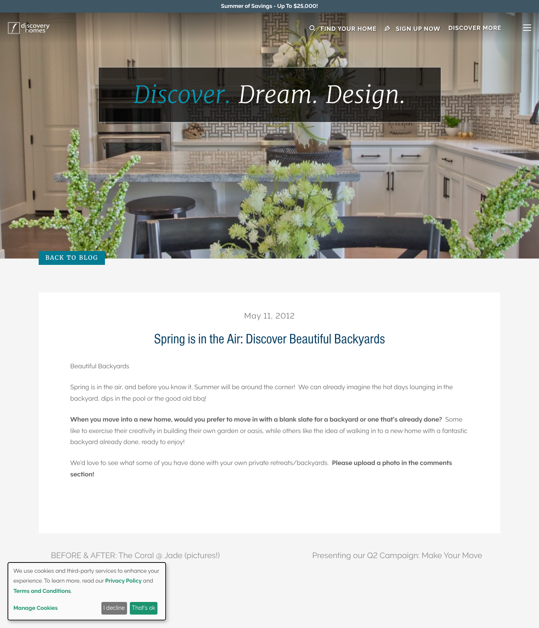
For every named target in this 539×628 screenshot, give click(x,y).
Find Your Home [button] (348, 28)
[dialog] (87, 591)
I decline (114, 608)
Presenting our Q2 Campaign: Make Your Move (397, 555)
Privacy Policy (123, 581)
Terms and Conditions (42, 591)
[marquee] (269, 6)
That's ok (143, 608)
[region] (269, 6)
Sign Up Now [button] (417, 28)
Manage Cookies (35, 608)
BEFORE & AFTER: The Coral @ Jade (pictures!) (135, 555)
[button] (489, 28)
